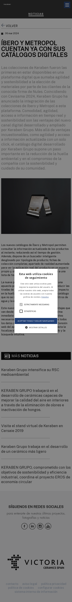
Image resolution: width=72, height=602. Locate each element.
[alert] (36, 301)
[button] (36, 301)
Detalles (45, 297)
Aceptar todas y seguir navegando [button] (36, 321)
